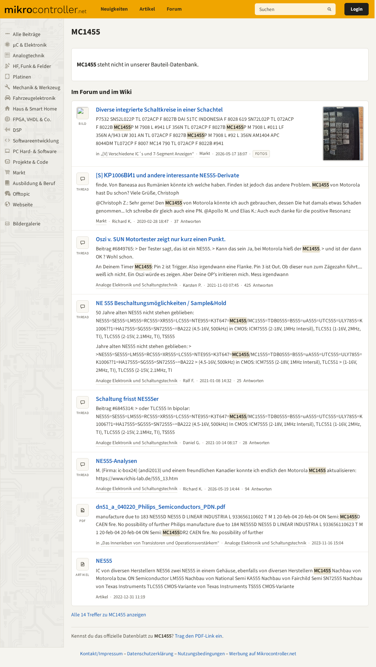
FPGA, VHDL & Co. (32, 119)
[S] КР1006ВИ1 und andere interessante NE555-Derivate (167, 175)
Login (356, 9)
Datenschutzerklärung (150, 653)
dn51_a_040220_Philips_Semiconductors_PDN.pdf (160, 507)
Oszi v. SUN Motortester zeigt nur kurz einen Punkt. (161, 239)
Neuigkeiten (114, 9)
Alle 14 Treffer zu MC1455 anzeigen (108, 615)
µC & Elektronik (30, 45)
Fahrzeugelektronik (34, 98)
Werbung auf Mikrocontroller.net (262, 653)
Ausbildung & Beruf (34, 183)
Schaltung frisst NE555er (127, 399)
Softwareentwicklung (36, 141)
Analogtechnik (28, 55)
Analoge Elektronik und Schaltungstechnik (136, 285)
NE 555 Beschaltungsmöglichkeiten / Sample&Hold (161, 303)
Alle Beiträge (26, 34)
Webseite (23, 205)
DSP (17, 130)
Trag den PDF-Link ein (198, 636)
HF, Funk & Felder (32, 66)
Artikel (147, 9)
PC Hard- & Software (35, 151)
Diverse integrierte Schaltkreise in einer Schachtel (159, 109)
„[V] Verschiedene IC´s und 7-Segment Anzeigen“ (147, 154)
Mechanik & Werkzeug (36, 87)
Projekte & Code (30, 162)
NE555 (104, 561)
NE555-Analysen (116, 461)
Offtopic (21, 194)
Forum (174, 9)
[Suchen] (329, 9)
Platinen (22, 77)
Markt (19, 173)
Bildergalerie (26, 224)
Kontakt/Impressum (101, 653)
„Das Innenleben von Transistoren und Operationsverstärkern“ (160, 543)
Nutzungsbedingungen (201, 653)
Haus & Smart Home (35, 109)
